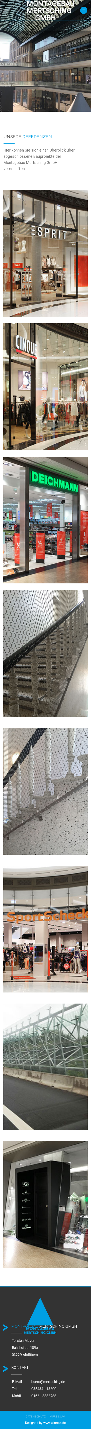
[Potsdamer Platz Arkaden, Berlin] (45, 1204)
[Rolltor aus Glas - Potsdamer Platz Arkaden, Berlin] (45, 520)
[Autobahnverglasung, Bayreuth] (45, 1067)
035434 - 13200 (43, 1389)
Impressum (57, 1416)
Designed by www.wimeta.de (45, 1423)
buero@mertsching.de (48, 1382)
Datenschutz (36, 1416)
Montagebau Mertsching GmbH (45, 10)
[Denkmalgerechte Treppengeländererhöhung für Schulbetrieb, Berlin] (45, 653)
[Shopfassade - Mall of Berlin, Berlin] (45, 253)
